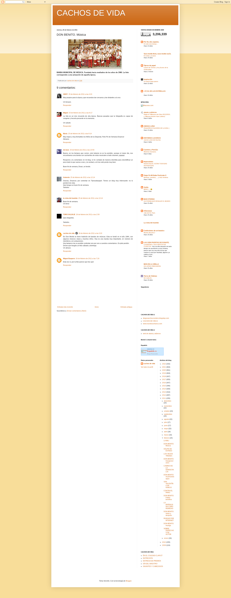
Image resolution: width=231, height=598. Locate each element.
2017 (164, 379)
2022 (164, 364)
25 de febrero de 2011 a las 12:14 (82, 177)
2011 (164, 398)
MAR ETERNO (149, 199)
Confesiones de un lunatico (154, 231)
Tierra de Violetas (150, 276)
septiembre (168, 414)
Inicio (97, 307)
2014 (164, 389)
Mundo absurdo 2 (149, 232)
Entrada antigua (126, 307)
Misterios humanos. (150, 152)
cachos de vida (69, 233)
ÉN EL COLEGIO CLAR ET (152, 555)
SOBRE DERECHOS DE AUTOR (169, 531)
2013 (164, 392)
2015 (164, 386)
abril (166, 432)
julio (166, 422)
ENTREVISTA (148, 558)
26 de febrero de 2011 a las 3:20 (90, 233)
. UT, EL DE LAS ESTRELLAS (154, 91)
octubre (167, 411)
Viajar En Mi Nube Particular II (155, 175)
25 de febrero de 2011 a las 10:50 (82, 150)
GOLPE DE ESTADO (168, 450)
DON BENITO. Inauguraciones (169, 461)
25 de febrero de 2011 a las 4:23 (80, 94)
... (144, 93)
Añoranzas (148, 211)
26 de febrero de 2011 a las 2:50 (88, 214)
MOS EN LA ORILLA (151, 264)
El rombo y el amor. (150, 56)
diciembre (167, 401)
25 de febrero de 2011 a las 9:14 (80, 134)
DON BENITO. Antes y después (169, 513)
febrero (167, 438)
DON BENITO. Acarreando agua (169, 477)
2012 (164, 395)
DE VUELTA (147, 278)
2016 (164, 383)
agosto (166, 419)
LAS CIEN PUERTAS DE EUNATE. (156, 242)
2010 (164, 542)
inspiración (148, 79)
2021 (164, 367)
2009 (164, 545)
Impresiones (148, 162)
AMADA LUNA (149, 126)
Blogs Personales (152, 354)
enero (166, 538)
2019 (164, 373)
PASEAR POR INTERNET (169, 519)
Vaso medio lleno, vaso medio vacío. (157, 54)
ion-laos (66, 150)
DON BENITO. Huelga (169, 524)
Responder (67, 105)
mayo (166, 429)
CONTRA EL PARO (168, 491)
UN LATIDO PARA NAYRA (152, 266)
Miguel (65, 113)
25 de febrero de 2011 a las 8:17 (80, 113)
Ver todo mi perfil (147, 367)
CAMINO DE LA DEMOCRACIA (169, 469)
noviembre (168, 406)
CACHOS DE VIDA (91, 12)
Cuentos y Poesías (151, 150)
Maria (65, 134)
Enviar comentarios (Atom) (76, 311)
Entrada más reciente (65, 307)
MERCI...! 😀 (148, 189)
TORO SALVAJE (69, 214)
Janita (146, 187)
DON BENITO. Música (169, 445)
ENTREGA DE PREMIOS (152, 561)
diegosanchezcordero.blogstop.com (156, 318)
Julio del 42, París (149, 213)
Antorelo (66, 177)
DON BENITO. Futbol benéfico (169, 497)
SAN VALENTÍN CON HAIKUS (168, 484)
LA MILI (166, 441)
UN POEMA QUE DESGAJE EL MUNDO (157, 201)
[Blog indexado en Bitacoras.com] (147, 105)
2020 (164, 370)
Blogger (128, 581)
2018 (164, 376)
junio (166, 425)
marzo (166, 435)
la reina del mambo (70, 198)
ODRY (65, 94)
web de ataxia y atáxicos (152, 334)
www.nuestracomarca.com (152, 324)
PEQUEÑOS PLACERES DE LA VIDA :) (156, 128)
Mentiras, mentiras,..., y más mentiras (156, 177)
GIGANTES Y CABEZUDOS (153, 566)
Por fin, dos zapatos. (151, 42)
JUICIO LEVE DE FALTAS (152, 140)
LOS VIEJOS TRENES (168, 455)
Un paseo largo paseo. (151, 81)
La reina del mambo (151, 223)
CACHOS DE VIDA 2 (150, 321)
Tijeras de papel (150, 65)
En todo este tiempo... (151, 44)
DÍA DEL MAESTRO (150, 564)
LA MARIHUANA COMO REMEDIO (168, 505)
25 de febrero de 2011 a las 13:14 (90, 198)
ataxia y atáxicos (150, 112)
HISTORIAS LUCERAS (152, 138)
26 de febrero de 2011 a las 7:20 (87, 258)
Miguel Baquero (69, 258)
